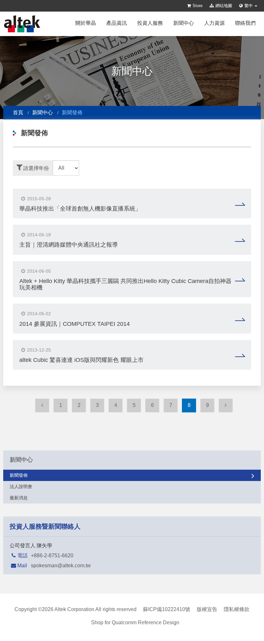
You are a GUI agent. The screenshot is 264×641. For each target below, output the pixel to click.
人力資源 (214, 23)
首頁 (18, 112)
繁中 (249, 5)
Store (198, 5)
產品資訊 (116, 23)
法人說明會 (21, 486)
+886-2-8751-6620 (52, 555)
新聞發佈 (19, 475)
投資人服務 (150, 23)
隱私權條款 (237, 609)
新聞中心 (183, 23)
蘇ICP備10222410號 (166, 609)
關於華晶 (85, 23)
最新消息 (19, 497)
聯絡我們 (245, 23)
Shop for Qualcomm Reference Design (135, 622)
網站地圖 (223, 5)
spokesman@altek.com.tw (61, 565)
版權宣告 (207, 609)
